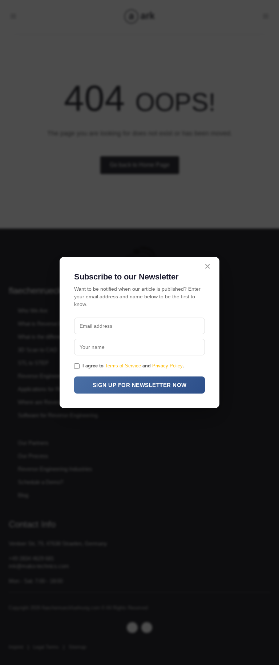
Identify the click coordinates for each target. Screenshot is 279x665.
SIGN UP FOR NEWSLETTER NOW (140, 385)
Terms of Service (123, 365)
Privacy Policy (167, 365)
